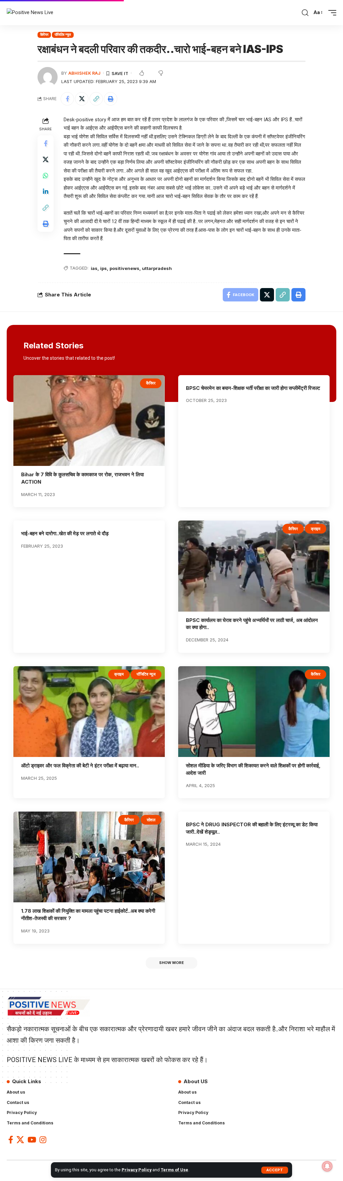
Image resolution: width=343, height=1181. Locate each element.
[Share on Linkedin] (46, 192)
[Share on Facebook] (67, 99)
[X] (20, 1139)
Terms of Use (174, 1169)
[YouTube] (32, 1139)
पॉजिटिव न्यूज (63, 34)
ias (94, 268)
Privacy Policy (136, 1169)
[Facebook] (11, 1139)
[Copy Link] (96, 99)
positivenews (124, 268)
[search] (305, 12)
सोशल (151, 819)
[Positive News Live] (30, 12)
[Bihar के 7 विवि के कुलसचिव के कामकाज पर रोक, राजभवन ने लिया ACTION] (89, 420)
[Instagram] (43, 1139)
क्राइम (315, 528)
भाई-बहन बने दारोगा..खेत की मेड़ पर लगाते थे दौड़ (65, 533)
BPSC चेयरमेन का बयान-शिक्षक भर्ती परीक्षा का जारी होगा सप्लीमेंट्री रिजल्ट (253, 388)
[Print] (110, 99)
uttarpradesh (157, 268)
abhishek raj (84, 73)
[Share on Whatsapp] (46, 175)
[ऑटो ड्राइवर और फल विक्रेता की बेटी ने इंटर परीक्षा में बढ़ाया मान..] (89, 711)
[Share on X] (81, 99)
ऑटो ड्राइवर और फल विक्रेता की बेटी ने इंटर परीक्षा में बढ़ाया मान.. (80, 765)
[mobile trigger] (330, 12)
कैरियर (44, 34)
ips (103, 268)
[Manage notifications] (327, 1166)
